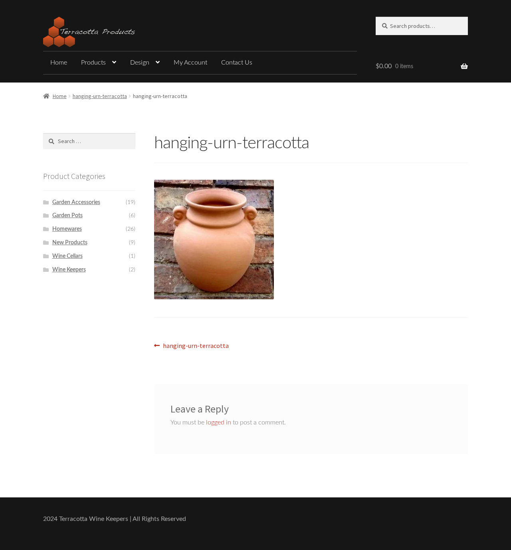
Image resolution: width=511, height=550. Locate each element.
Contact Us (236, 62)
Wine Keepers (69, 270)
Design (139, 62)
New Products (69, 243)
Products (93, 62)
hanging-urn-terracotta (100, 96)
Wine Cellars (67, 256)
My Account (190, 62)
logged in (218, 422)
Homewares (67, 229)
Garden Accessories (76, 202)
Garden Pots (67, 215)
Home (58, 62)
